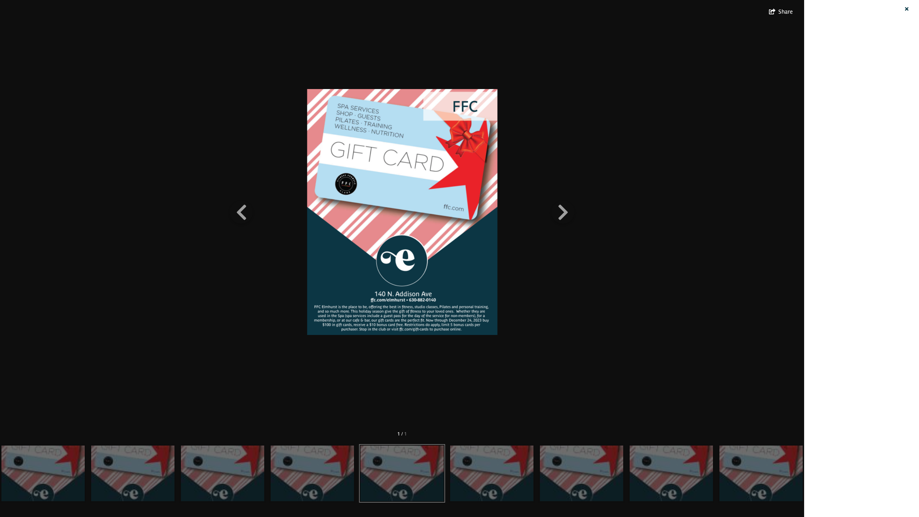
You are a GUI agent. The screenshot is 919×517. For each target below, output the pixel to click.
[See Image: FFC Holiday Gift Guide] (43, 473)
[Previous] (241, 212)
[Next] (562, 212)
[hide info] (906, 9)
